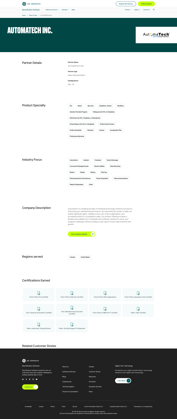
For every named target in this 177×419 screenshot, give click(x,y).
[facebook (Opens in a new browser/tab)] (30, 379)
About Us (65, 367)
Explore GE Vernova (126, 4)
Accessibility (28, 406)
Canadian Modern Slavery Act (118, 406)
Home (23, 15)
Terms (63, 406)
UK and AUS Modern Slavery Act (93, 406)
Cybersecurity (67, 382)
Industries (65, 9)
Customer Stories (94, 372)
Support (136, 9)
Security (74, 406)
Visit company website (79, 234)
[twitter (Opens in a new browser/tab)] (26, 379)
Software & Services (52, 9)
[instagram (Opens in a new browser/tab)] (33, 379)
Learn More (121, 381)
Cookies (41, 406)
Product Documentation (70, 391)
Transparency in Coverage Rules (143, 406)
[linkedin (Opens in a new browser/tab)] (23, 379)
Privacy (53, 406)
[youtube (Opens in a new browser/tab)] (36, 379)
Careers (91, 367)
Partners (127, 9)
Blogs (73, 9)
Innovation (92, 382)
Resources (92, 377)
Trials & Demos (146, 4)
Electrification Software (31, 10)
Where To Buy (33, 15)
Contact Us (146, 9)
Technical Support (68, 387)
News (91, 391)
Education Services (95, 387)
